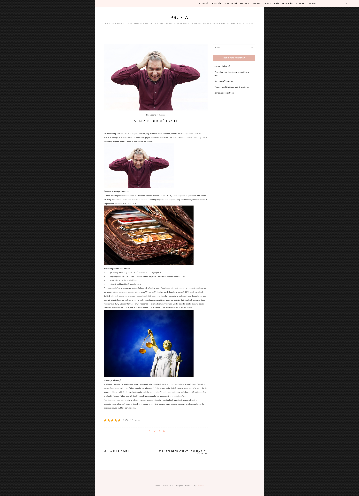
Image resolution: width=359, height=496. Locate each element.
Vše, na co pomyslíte (116, 451)
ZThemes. (200, 485)
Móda (268, 3)
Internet (257, 3)
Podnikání (287, 3)
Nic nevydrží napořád (224, 81)
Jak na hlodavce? (222, 66)
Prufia (179, 17)
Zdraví (312, 3)
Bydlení (203, 3)
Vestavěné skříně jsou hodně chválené (232, 87)
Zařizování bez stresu (224, 93)
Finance (244, 3)
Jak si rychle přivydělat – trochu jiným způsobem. (183, 452)
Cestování (216, 3)
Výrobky (301, 3)
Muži (276, 3)
